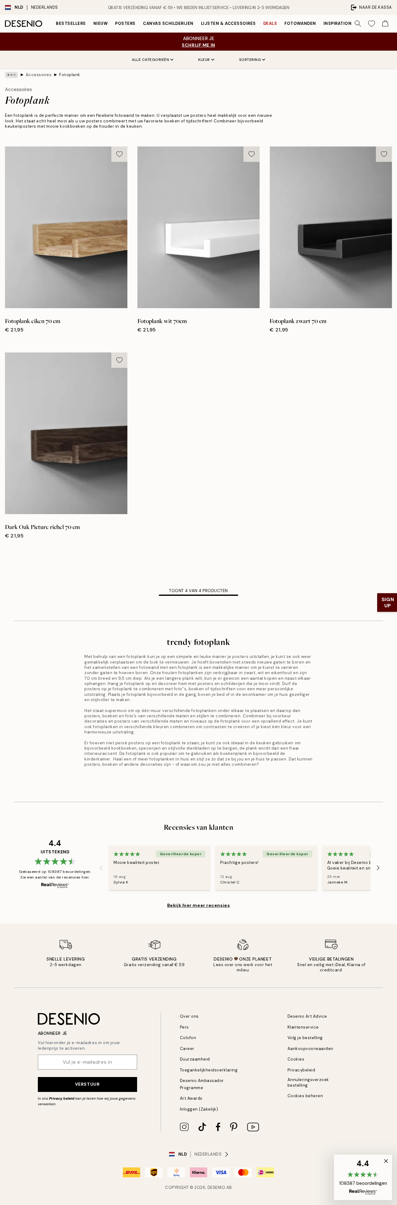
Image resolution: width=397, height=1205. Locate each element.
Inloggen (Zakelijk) (199, 1109)
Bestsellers (71, 23)
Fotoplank (69, 74)
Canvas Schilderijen (168, 23)
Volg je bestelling (305, 1037)
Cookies (296, 1059)
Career (187, 1048)
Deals (270, 23)
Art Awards (191, 1098)
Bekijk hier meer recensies (198, 905)
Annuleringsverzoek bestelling (308, 1082)
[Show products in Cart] (385, 23)
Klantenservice (303, 1027)
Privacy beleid (61, 1098)
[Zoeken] (358, 23)
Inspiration (337, 23)
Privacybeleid (301, 1070)
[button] (363, 1177)
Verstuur (87, 1084)
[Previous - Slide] (101, 868)
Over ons (189, 1016)
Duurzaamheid (195, 1059)
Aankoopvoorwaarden (310, 1048)
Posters (125, 23)
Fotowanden (300, 23)
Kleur (204, 59)
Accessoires (39, 74)
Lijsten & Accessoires (228, 23)
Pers (184, 1027)
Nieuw (100, 23)
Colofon (188, 1037)
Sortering (250, 59)
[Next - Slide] (378, 868)
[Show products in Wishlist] (371, 23)
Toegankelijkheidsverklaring (209, 1070)
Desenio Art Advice (307, 1016)
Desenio (216, 1187)
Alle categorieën (150, 59)
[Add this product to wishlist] (119, 154)
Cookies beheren (305, 1095)
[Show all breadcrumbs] (11, 75)
